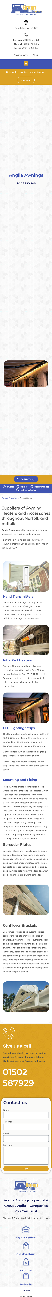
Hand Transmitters (18, 596)
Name (6, 1110)
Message (7, 1145)
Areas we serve (21, 55)
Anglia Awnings (26, 175)
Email (6, 1133)
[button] (26, 63)
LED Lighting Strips (19, 728)
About (35, 55)
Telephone (8, 1121)
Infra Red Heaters (17, 660)
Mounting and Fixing (20, 780)
